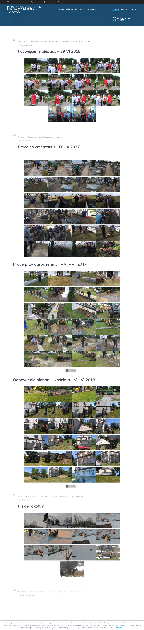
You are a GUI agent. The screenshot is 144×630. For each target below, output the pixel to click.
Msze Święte (80, 9)
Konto (124, 9)
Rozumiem (118, 627)
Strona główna (66, 9)
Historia (104, 9)
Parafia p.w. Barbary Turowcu (24, 9)
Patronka (92, 9)
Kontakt (133, 9)
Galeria (115, 9)
